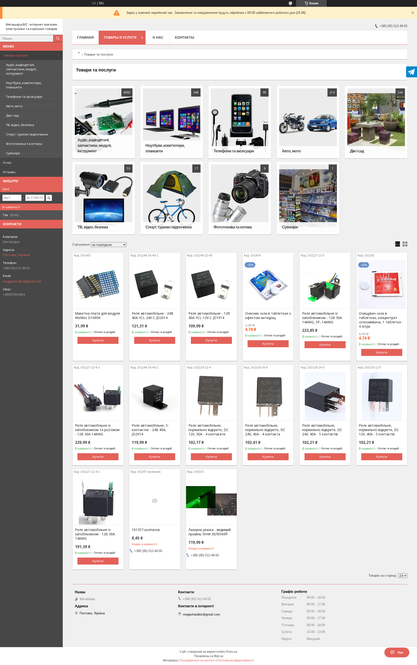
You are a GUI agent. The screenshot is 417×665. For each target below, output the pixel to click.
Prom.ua (231, 651)
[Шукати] (58, 38)
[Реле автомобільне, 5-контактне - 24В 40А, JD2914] (154, 396)
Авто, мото (14, 106)
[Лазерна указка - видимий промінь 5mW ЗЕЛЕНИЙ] (211, 501)
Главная (85, 37)
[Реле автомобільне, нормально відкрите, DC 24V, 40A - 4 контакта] (268, 396)
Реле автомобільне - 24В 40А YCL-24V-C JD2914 (152, 315)
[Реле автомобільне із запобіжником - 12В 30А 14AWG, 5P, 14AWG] (325, 284)
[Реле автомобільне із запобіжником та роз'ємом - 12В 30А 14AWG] (98, 396)
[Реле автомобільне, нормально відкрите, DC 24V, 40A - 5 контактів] (325, 396)
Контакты (184, 37)
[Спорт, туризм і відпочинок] (172, 198)
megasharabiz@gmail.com (22, 281)
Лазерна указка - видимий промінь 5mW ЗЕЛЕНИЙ (209, 532)
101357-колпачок (146, 530)
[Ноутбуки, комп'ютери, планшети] (172, 122)
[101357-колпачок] (154, 501)
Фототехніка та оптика (24, 143)
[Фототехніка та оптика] (240, 198)
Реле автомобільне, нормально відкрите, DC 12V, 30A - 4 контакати (208, 429)
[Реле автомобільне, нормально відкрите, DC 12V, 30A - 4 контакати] (211, 396)
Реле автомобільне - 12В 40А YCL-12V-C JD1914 (209, 315)
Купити (98, 340)
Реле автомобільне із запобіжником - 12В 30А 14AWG (95, 534)
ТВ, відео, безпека (20, 125)
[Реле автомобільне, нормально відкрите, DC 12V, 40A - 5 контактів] (381, 396)
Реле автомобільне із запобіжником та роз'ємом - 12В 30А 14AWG (97, 429)
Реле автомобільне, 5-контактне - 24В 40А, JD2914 (150, 429)
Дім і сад (12, 115)
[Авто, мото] (308, 122)
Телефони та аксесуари (24, 96)
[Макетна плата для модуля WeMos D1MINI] (98, 284)
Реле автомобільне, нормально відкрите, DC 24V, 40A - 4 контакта (265, 429)
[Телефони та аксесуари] (240, 122)
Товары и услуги (15, 55)
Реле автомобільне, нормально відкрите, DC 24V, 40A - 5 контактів (322, 429)
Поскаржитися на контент (197, 660)
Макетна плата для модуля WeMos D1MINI (97, 315)
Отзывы (9, 172)
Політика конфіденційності (235, 660)
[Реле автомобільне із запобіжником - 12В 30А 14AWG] (98, 501)
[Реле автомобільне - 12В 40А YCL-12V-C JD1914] (211, 284)
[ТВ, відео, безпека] (103, 198)
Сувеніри (13, 153)
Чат (400, 652)
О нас (7, 162)
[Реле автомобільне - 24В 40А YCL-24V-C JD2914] (154, 284)
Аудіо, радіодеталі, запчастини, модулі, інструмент (21, 69)
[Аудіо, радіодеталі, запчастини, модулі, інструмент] (103, 122)
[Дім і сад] (376, 122)
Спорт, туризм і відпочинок (27, 134)
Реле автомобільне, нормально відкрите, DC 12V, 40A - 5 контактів (379, 429)
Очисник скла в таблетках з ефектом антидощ (268, 315)
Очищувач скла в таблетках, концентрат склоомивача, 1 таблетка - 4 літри (381, 320)
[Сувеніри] (308, 198)
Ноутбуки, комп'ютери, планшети (24, 85)
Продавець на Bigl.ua (208, 656)
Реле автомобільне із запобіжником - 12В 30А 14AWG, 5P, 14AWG (322, 317)
